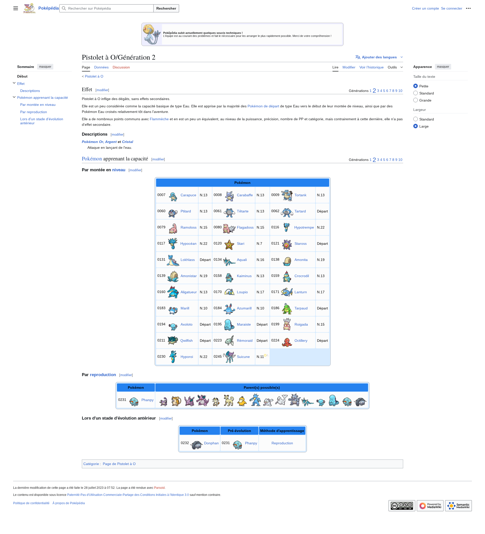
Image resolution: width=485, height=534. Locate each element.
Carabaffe (245, 195)
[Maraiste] (229, 324)
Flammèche (159, 119)
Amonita (301, 260)
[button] (16, 8)
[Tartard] (287, 211)
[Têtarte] (229, 211)
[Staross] (287, 243)
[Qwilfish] (172, 340)
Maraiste (244, 324)
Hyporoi (187, 357)
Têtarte (243, 211)
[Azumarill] (229, 308)
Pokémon (92, 158)
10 (400, 91)
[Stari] (229, 243)
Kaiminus (244, 276)
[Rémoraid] (229, 340)
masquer (45, 66)
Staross (301, 243)
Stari (240, 243)
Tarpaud (301, 308)
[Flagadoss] (229, 227)
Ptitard (186, 211)
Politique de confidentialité (31, 503)
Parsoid (159, 488)
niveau (118, 169)
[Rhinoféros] (294, 400)
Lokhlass (188, 260)
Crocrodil (302, 276)
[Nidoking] (202, 400)
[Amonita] (287, 259)
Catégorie (91, 464)
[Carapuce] (173, 195)
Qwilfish (186, 340)
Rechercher (166, 8)
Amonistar (189, 276)
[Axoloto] (173, 324)
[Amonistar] (173, 276)
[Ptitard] (173, 211)
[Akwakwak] (255, 400)
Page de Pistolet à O (119, 464)
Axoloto (186, 324)
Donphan (211, 443)
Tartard (300, 211)
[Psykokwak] (242, 400)
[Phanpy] (133, 400)
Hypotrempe (304, 227)
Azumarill (244, 308)
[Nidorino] (189, 400)
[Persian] (228, 400)
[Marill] (173, 308)
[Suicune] (229, 356)
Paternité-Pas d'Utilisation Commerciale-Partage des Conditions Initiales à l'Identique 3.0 (128, 495)
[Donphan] (360, 400)
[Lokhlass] (173, 259)
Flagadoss (245, 227)
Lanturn (301, 292)
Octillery (301, 340)
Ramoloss (189, 227)
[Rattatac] (176, 400)
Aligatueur (189, 292)
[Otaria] (268, 400)
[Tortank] (287, 195)
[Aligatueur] (173, 292)
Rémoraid (245, 340)
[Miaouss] (215, 400)
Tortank (300, 195)
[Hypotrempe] (286, 227)
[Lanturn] (287, 292)
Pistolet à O (94, 76)
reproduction (103, 374)
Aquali (242, 260)
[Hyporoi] (173, 356)
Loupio (242, 292)
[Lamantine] (281, 400)
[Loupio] (229, 292)
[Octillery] (287, 340)
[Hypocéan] (172, 243)
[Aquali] (229, 259)
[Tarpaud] (287, 308)
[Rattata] (163, 400)
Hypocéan (188, 243)
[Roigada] (287, 324)
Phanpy (147, 400)
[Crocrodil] (287, 276)
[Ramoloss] (173, 227)
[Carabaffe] (229, 195)
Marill (185, 308)
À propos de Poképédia (69, 503)
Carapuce (188, 195)
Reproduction (282, 443)
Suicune (243, 357)
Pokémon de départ (263, 106)
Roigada (301, 324)
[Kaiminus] (229, 276)
